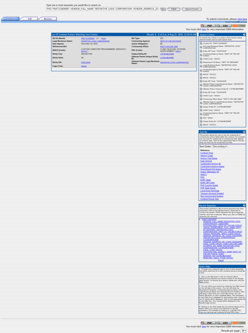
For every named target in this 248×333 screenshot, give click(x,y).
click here (242, 19)
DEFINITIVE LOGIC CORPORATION (95, 41)
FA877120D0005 (87, 38)
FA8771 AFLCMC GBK (169, 46)
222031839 (85, 62)
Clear (221, 260)
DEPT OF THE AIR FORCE (170, 41)
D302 (178, 51)
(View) (103, 38)
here (204, 29)
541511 (84, 51)
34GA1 (84, 66)
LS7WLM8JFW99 (167, 54)
